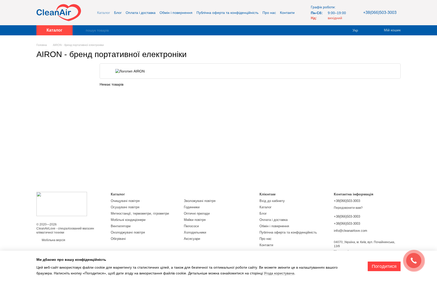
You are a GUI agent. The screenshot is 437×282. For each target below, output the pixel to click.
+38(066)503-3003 (380, 12)
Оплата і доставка (141, 13)
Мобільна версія (53, 240)
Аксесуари (192, 239)
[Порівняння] (370, 30)
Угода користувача (279, 273)
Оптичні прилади (197, 213)
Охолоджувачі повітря (128, 232)
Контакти (287, 13)
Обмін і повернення (176, 13)
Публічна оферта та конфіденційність (227, 13)
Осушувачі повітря (125, 207)
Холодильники (195, 232)
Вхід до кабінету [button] (272, 201)
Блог (118, 13)
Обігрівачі (118, 239)
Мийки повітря (195, 220)
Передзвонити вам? (348, 208)
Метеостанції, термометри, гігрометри (140, 213)
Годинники (192, 207)
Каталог (103, 13)
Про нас (269, 13)
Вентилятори (120, 226)
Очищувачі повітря (125, 201)
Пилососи (191, 226)
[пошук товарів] (82, 30)
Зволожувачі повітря (199, 201)
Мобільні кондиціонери (128, 220)
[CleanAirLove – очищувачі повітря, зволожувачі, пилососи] (61, 204)
